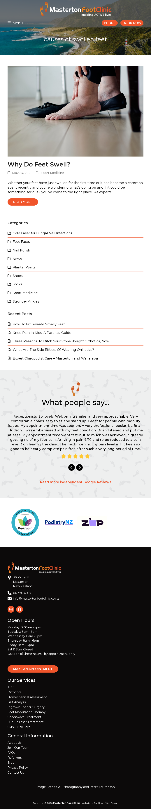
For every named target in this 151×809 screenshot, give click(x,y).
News (17, 259)
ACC (10, 687)
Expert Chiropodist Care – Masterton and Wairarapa (55, 358)
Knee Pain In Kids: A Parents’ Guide (42, 333)
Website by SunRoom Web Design (100, 803)
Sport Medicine (52, 173)
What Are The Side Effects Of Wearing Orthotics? (53, 350)
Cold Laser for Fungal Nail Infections (42, 233)
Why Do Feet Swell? (39, 164)
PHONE (109, 23)
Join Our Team (18, 747)
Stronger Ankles (26, 301)
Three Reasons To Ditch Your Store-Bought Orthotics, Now (61, 341)
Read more (22, 202)
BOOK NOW (132, 23)
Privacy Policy (18, 767)
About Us (14, 742)
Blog (11, 762)
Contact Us (16, 772)
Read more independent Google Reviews (75, 482)
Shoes (18, 276)
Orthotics (14, 692)
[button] (15, 23)
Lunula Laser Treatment (26, 722)
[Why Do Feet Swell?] (75, 111)
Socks (17, 284)
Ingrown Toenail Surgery (26, 707)
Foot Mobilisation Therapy (26, 712)
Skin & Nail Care (19, 727)
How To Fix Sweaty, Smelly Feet (39, 324)
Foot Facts (21, 242)
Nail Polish (21, 250)
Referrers (15, 757)
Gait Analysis (17, 702)
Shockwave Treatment (24, 717)
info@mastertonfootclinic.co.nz (36, 598)
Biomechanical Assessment (27, 697)
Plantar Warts (24, 267)
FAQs (11, 752)
